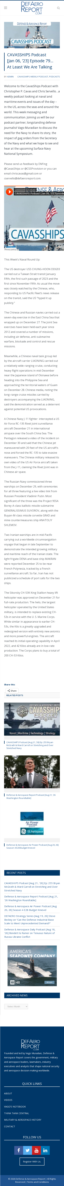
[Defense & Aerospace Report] (32, 7)
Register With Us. (32, 1161)
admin (10, 76)
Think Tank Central (16, 1113)
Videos (8, 1099)
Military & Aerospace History (22, 1119)
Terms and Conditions (38, 1181)
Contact (9, 1126)
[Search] (58, 8)
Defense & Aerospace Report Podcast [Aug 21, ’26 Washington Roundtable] (30, 796)
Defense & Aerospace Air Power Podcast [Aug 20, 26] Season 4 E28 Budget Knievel (32, 846)
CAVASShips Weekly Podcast (32, 76)
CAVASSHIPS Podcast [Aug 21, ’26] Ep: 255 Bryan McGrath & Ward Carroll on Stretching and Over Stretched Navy (29, 745)
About (8, 1093)
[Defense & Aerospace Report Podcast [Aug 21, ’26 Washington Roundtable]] (32, 773)
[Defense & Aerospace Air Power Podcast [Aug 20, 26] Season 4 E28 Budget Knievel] (32, 823)
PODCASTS (54, 76)
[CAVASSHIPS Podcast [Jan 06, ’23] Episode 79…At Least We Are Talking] (32, 35)
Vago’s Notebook (15, 1106)
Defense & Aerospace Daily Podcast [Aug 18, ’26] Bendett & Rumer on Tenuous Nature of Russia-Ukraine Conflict (29, 933)
